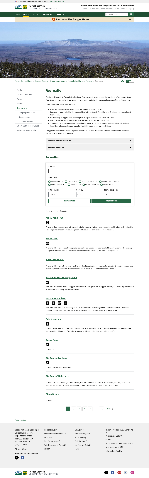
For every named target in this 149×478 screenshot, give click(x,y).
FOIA (77, 449)
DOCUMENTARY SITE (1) (90, 182)
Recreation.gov (50, 430)
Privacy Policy (80, 437)
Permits (20, 103)
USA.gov (78, 430)
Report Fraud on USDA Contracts (119, 430)
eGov (107, 439)
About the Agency (127, 8)
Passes (19, 99)
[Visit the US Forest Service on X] (106, 472)
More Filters (69, 200)
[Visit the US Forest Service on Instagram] (132, 472)
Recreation (22, 108)
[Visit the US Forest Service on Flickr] (126, 472)
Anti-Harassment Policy (54, 445)
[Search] (131, 14)
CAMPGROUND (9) (57, 182)
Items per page (111, 190)
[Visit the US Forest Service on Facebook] (113, 472)
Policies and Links (112, 436)
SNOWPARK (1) (108, 185)
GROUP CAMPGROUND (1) (111, 182)
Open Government (113, 447)
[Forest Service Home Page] (25, 7)
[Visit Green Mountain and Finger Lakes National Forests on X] (17, 457)
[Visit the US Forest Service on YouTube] (119, 472)
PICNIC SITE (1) (76, 185)
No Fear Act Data (82, 445)
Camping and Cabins (27, 112)
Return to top (20, 420)
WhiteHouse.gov (81, 433)
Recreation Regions (56, 147)
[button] (122, 81)
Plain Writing (80, 441)
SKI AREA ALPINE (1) (92, 185)
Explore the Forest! (26, 121)
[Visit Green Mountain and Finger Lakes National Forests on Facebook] (22, 457)
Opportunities (24, 117)
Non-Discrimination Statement (118, 443)
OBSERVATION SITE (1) (58, 185)
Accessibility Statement (54, 433)
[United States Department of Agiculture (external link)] (19, 7)
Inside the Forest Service (110, 8)
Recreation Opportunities (59, 140)
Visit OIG (47, 437)
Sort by (79, 190)
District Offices (21, 449)
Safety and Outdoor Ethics (28, 126)
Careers (47, 449)
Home (17, 14)
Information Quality (113, 451)
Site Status (53, 190)
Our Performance (51, 441)
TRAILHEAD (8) (72, 182)
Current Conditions (25, 94)
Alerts (19, 90)
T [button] (127, 81)
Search (51, 166)
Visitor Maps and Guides (27, 130)
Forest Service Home (91, 8)
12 (101, 408)
